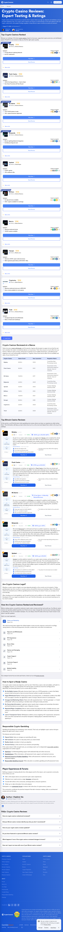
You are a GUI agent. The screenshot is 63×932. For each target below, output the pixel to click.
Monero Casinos (6, 867)
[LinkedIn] (9, 905)
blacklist (7, 686)
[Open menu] (51, 2)
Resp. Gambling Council (13, 927)
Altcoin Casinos (6, 869)
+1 (58, 200)
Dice (44, 874)
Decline (46, 927)
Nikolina (17, 30)
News (23, 859)
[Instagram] (15, 905)
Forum (3, 881)
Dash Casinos (5, 872)
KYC (19, 353)
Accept (40, 927)
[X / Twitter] (12, 905)
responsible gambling (53, 747)
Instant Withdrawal (27, 874)
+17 (59, 111)
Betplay (44, 438)
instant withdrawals (16, 348)
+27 (59, 259)
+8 (59, 52)
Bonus (24, 867)
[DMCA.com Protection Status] (17, 915)
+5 (58, 82)
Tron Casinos (5, 864)
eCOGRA (21, 924)
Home (2, 6)
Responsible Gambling (7, 894)
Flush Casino (39, 468)
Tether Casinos (5, 861)
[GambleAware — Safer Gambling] (9, 925)
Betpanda (21, 529)
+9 (58, 288)
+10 (59, 141)
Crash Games (46, 859)
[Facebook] (18, 905)
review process (40, 675)
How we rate (5, 889)
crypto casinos (23, 38)
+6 (58, 170)
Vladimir (7, 30)
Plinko (44, 869)
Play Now (23, 454)
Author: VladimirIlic (14, 797)
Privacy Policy (47, 924)
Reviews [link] (9, 6)
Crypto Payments (26, 869)
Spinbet (15, 559)
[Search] (48, 2)
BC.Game (30, 500)
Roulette (45, 872)
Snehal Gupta (19, 567)
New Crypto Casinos (27, 872)
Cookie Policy (5, 892)
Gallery (7, 452)
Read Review (48, 454)
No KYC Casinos (57, 2)
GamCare (27, 924)
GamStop (4, 927)
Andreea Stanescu (21, 446)
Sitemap (4, 897)
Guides (24, 861)
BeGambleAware (33, 924)
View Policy (53, 927)
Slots (44, 861)
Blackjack (45, 867)
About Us (4, 884)
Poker (44, 864)
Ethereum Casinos (6, 859)
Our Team (4, 886)
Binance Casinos (6, 874)
